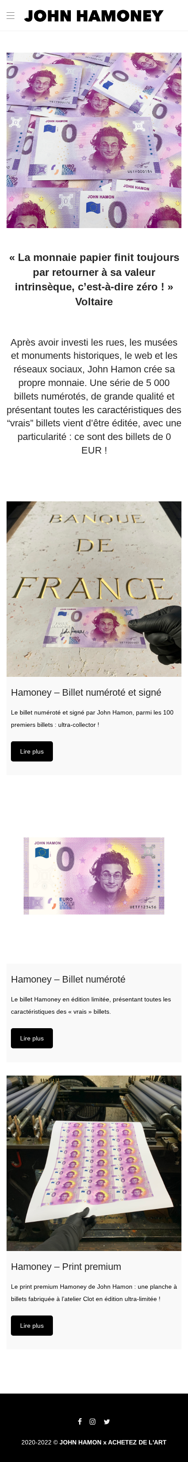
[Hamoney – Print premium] (94, 1163)
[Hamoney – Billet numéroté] (94, 876)
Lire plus (32, 751)
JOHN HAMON (80, 1442)
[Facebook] (80, 1421)
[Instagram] (93, 1421)
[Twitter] (107, 1421)
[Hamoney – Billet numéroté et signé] (94, 589)
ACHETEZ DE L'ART (137, 1442)
